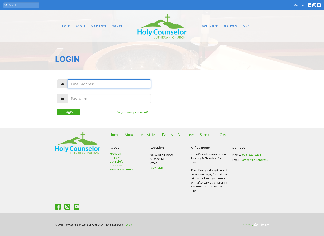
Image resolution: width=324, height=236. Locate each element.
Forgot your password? (132, 112)
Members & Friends (122, 169)
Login (69, 112)
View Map (156, 167)
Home (66, 26)
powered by (254, 227)
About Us (115, 153)
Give (245, 26)
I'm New (115, 157)
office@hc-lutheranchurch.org (255, 160)
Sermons (230, 26)
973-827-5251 (251, 154)
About (80, 26)
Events (117, 26)
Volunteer (210, 26)
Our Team (116, 165)
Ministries (98, 26)
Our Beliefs (116, 161)
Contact (299, 5)
